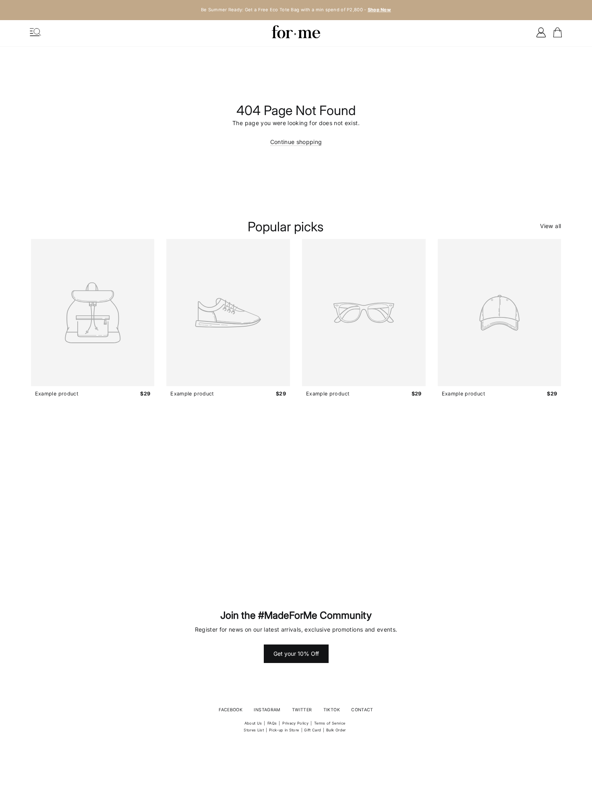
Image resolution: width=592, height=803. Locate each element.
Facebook (230, 709)
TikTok (331, 709)
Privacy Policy (295, 723)
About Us (253, 723)
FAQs (272, 723)
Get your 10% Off (296, 653)
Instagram (267, 709)
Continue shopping (296, 141)
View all (550, 225)
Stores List (254, 730)
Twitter (302, 709)
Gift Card (312, 730)
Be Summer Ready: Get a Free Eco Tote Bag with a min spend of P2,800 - (296, 9)
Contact (362, 709)
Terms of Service (330, 723)
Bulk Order (336, 730)
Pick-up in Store (284, 730)
